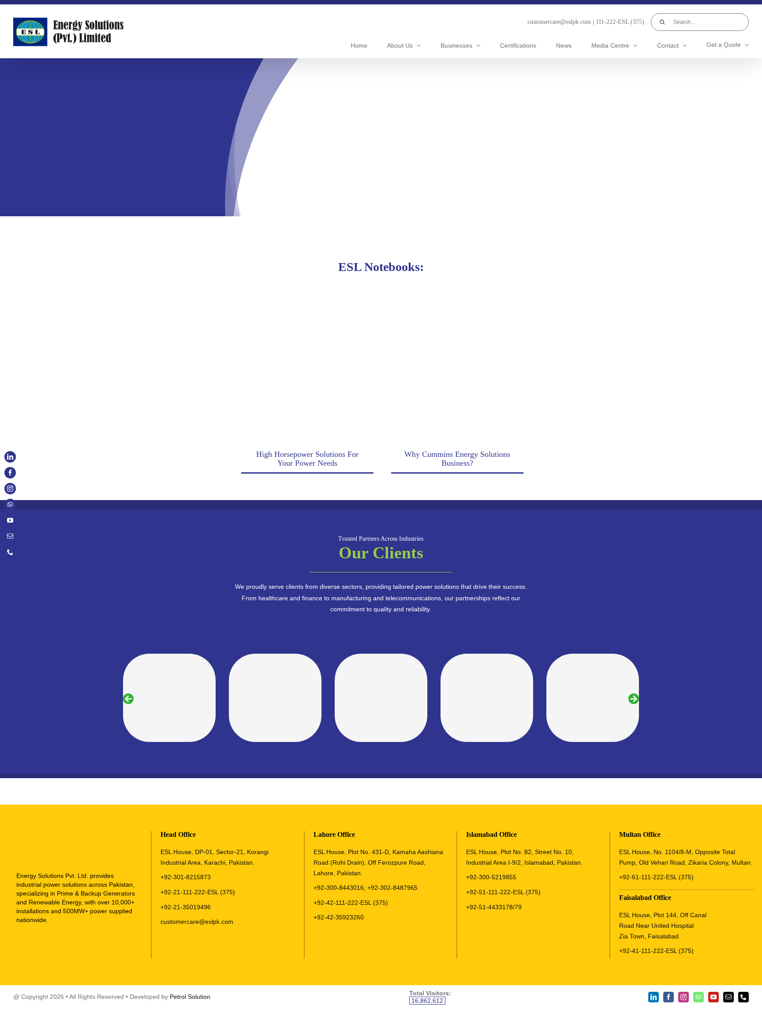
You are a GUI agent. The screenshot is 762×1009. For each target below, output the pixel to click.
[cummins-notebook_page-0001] (456, 290)
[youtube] (713, 997)
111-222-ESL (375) (620, 22)
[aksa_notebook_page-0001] (306, 290)
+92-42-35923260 (339, 917)
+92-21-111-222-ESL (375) (198, 892)
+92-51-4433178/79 (494, 907)
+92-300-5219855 (491, 877)
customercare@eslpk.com (559, 22)
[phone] (743, 997)
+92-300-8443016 (339, 887)
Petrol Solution (190, 996)
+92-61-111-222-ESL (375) (656, 877)
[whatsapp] (698, 997)
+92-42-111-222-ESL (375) (351, 902)
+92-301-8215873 (186, 877)
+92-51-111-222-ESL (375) (503, 892)
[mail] (728, 997)
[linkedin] (653, 997)
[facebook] (668, 997)
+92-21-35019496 (186, 907)
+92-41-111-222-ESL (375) (656, 950)
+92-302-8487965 (392, 887)
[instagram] (683, 997)
